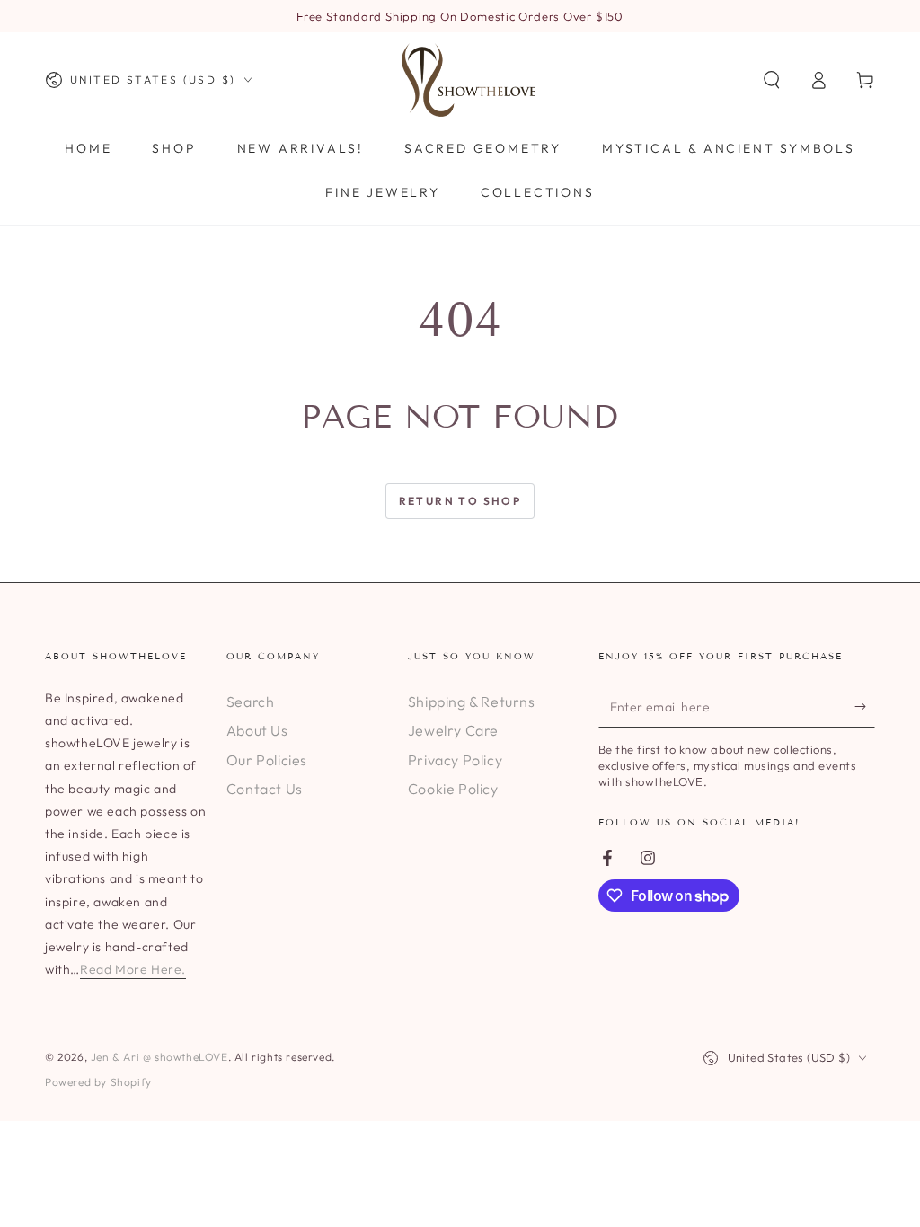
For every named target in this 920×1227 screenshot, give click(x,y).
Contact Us (264, 789)
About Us (257, 730)
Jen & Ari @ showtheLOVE (159, 1057)
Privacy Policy (455, 760)
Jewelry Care (453, 730)
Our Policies (266, 760)
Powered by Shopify (98, 1082)
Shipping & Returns (471, 702)
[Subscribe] (864, 707)
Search (250, 702)
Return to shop (460, 501)
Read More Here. (133, 969)
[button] (771, 80)
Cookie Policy (453, 789)
